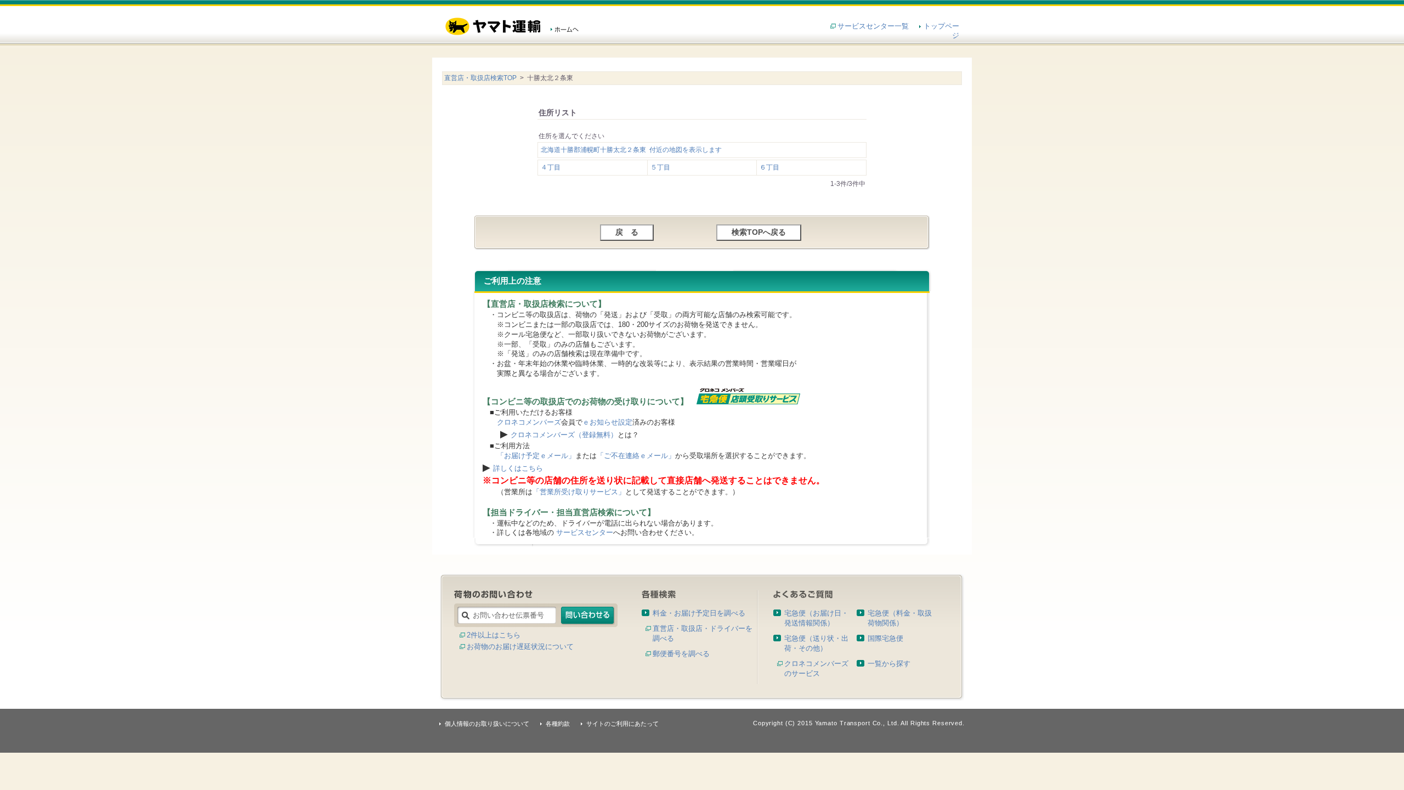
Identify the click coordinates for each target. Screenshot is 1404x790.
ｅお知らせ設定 (607, 422)
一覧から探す (889, 663)
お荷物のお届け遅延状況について (520, 646)
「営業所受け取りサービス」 (579, 492)
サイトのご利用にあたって (622, 723)
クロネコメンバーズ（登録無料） (564, 435)
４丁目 (551, 167)
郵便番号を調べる (681, 654)
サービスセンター (584, 532)
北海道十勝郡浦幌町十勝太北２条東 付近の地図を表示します (631, 150)
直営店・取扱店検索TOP (480, 78)
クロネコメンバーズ (529, 422)
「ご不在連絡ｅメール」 (636, 456)
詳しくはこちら (518, 468)
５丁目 (660, 167)
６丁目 (769, 167)
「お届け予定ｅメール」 (536, 456)
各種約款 (558, 723)
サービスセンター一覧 (873, 26)
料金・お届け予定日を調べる (699, 613)
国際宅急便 (885, 638)
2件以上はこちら (493, 635)
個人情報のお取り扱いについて (487, 723)
